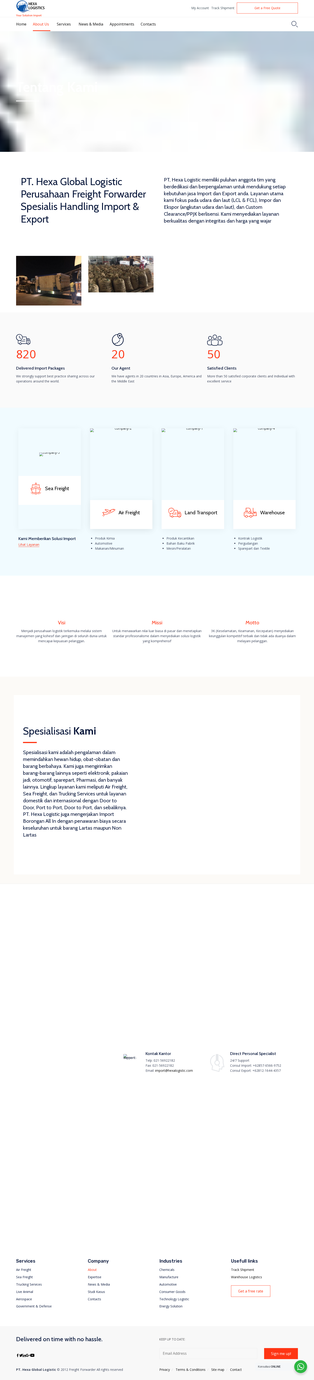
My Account (200, 8)
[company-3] (49, 452)
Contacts (148, 24)
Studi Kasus (96, 1292)
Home (21, 24)
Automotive (168, 1284)
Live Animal (24, 1292)
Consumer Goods (172, 1292)
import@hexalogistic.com (174, 1070)
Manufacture (168, 1277)
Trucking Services (29, 1284)
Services (64, 24)
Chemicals (166, 1269)
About (92, 1269)
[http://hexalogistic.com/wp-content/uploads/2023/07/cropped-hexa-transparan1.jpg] (45, 890)
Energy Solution (171, 1306)
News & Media (91, 24)
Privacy (164, 1369)
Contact (236, 1369)
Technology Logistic (174, 1299)
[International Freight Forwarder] (30, 6)
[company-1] (193, 428)
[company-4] (264, 428)
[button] (267, 8)
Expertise (94, 1277)
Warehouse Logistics (246, 1277)
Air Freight (23, 1269)
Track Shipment (222, 8)
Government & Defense (34, 1306)
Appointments (122, 24)
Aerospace (24, 1299)
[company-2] (121, 428)
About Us (41, 24)
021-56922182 (164, 1060)
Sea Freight (24, 1277)
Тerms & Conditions (191, 1369)
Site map (217, 1369)
